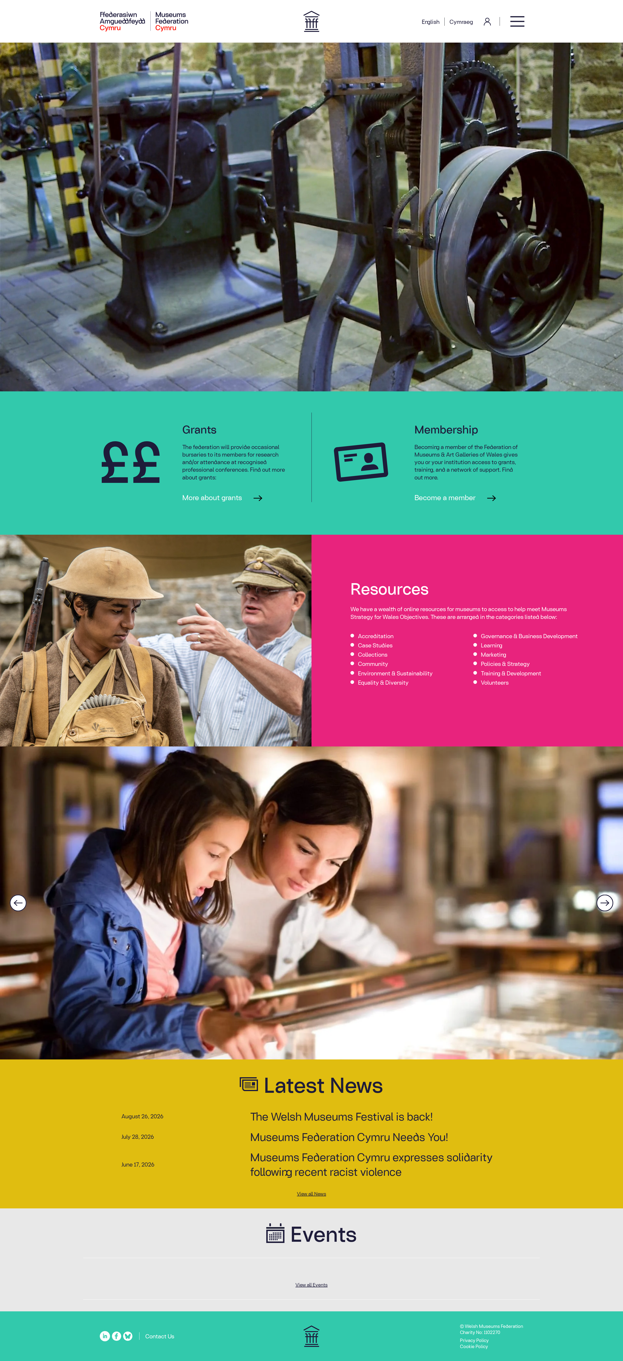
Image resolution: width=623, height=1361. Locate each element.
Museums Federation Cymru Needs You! (349, 1136)
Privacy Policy (474, 1340)
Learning (491, 645)
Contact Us (159, 1336)
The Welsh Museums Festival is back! (341, 1116)
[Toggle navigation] (517, 21)
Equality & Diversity (383, 682)
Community (373, 663)
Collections (372, 654)
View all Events (311, 1284)
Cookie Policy (474, 1346)
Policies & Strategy (505, 663)
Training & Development (511, 673)
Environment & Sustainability (395, 673)
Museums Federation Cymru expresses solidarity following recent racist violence (371, 1164)
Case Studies (375, 645)
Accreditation (376, 636)
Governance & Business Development (529, 636)
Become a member (445, 497)
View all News (311, 1193)
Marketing (493, 654)
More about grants (212, 497)
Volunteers (495, 682)
